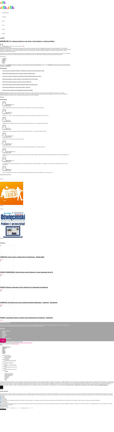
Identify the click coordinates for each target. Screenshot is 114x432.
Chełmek (7, 377)
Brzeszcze (7, 376)
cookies (21, 342)
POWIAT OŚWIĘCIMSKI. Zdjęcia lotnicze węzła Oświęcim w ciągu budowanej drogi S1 (26, 272)
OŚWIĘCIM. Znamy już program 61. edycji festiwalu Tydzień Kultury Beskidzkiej (24, 64)
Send (1, 409)
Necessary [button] (2, 397)
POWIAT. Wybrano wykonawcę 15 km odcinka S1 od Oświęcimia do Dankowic (24, 287)
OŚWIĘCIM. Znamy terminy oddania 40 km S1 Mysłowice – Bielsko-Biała (22, 257)
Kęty (6, 378)
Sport (3, 25)
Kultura (3, 29)
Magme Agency (15, 343)
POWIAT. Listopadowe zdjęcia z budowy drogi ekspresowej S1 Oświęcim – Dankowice (26, 317)
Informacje (4, 16)
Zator (6, 379)
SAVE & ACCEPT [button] (4, 405)
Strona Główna (8, 356)
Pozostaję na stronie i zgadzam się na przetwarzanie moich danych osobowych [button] (82, 385)
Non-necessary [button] (3, 401)
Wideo (3, 333)
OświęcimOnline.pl (5, 12)
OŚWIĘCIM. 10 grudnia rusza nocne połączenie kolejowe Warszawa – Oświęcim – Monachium (28, 302)
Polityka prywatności (6, 338)
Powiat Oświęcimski (9, 374)
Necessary (3, 398)
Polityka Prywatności (103, 385)
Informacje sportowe (9, 362)
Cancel (4, 409)
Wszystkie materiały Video (10, 360)
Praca (3, 37)
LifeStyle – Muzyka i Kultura (10, 364)
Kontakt (3, 33)
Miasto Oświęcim (8, 375)
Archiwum (4, 334)
